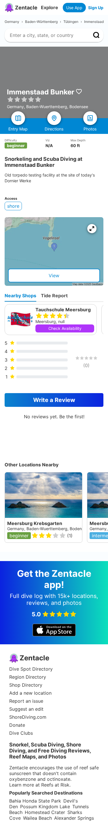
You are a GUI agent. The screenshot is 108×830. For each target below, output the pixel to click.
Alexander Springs (74, 818)
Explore (49, 7)
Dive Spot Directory (31, 669)
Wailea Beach (37, 818)
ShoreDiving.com (27, 717)
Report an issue (26, 701)
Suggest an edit (26, 709)
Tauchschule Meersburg (63, 309)
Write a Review (54, 400)
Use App (74, 7)
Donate (17, 725)
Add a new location (30, 693)
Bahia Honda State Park (35, 801)
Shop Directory (25, 685)
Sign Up (95, 7)
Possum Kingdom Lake (45, 806)
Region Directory (27, 677)
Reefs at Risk (55, 785)
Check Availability (65, 328)
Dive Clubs (21, 733)
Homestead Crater (45, 812)
